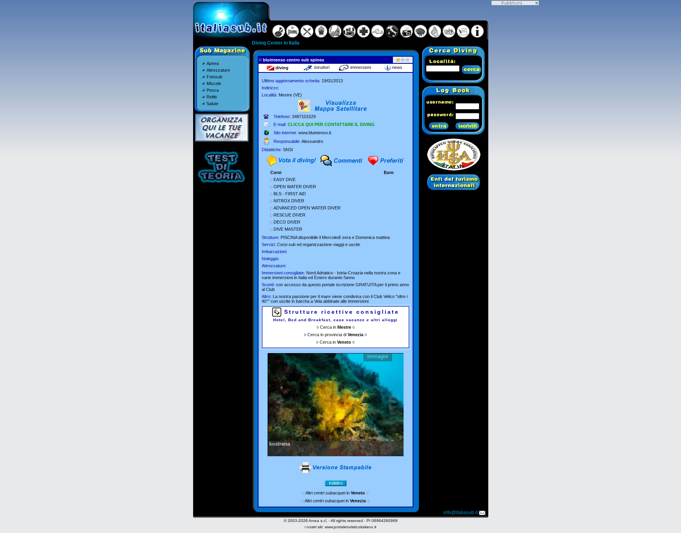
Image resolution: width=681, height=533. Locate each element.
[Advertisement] (515, 123)
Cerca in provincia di (335, 334)
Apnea (213, 63)
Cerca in (335, 327)
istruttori (321, 67)
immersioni (360, 67)
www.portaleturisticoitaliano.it (350, 527)
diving (281, 67)
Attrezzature (218, 70)
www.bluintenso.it (314, 132)
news (396, 67)
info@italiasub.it (460, 512)
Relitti (212, 96)
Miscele (214, 83)
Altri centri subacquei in (335, 492)
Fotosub (214, 76)
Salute (212, 103)
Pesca (213, 90)
